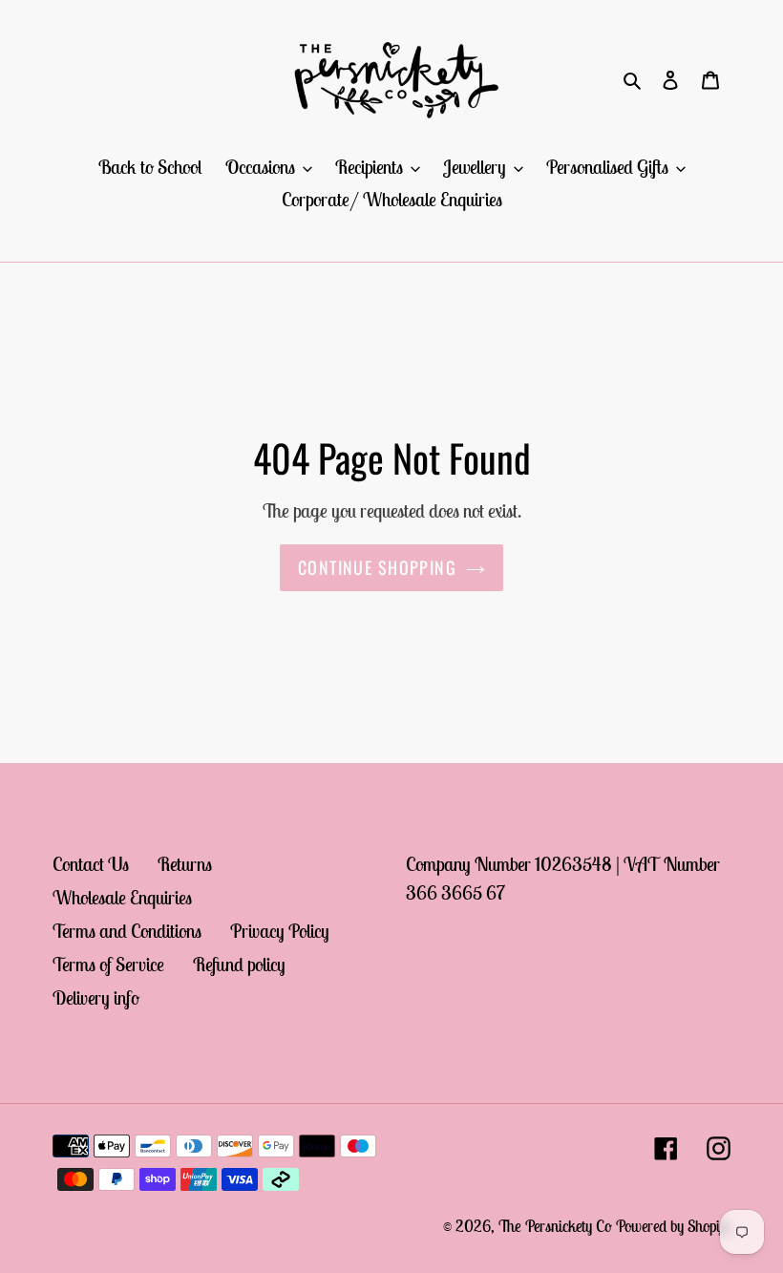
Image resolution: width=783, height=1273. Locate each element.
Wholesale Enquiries (122, 897)
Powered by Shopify (673, 1226)
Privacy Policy (279, 931)
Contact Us (91, 864)
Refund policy (239, 964)
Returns (185, 864)
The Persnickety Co (557, 1226)
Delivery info (96, 997)
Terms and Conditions (127, 931)
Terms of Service (108, 964)
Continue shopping (377, 567)
